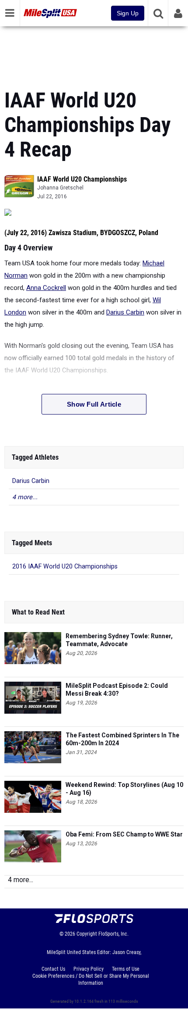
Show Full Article (94, 404)
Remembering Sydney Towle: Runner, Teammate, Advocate (119, 640)
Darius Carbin (125, 312)
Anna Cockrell (46, 288)
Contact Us (53, 969)
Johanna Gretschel (60, 188)
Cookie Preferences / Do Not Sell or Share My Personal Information (90, 979)
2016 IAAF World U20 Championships (65, 566)
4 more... (25, 497)
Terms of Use (125, 969)
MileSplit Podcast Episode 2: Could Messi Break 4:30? (117, 689)
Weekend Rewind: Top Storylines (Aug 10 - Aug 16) (124, 788)
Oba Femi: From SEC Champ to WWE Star (124, 834)
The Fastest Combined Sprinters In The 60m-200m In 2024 (122, 739)
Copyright (87, 934)
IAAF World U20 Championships (82, 179)
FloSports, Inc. (113, 934)
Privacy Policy (88, 969)
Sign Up (128, 13)
